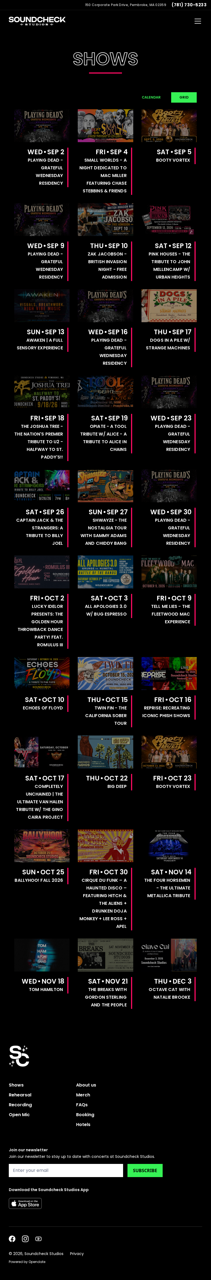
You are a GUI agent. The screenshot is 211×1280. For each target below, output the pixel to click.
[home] (37, 21)
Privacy (77, 1253)
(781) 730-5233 (189, 5)
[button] (196, 21)
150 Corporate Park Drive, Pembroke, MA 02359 (125, 5)
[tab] (151, 97)
